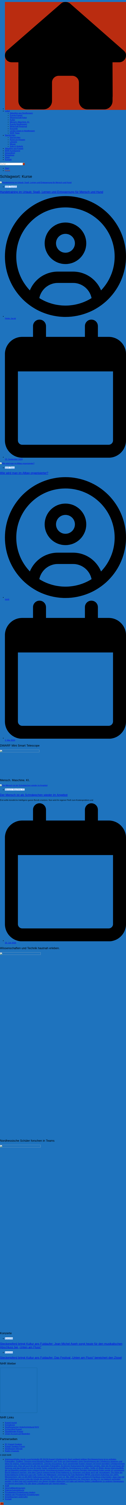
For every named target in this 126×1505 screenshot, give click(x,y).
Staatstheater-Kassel (14, 1431)
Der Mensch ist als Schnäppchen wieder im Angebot (34, 795)
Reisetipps (9, 155)
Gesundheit (10, 153)
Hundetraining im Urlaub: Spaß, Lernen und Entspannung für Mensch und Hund (51, 192)
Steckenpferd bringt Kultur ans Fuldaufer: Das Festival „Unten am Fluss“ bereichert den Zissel (61, 1357)
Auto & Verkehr (16, 146)
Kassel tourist (11, 1423)
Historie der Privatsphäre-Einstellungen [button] (22, 1495)
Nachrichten (10, 135)
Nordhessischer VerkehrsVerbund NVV (22, 1427)
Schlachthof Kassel (13, 1429)
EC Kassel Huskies (13, 1444)
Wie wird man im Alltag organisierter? (24, 473)
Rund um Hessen (17, 140)
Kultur (12, 120)
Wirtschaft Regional (18, 126)
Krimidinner (10, 1425)
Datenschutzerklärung (14, 1490)
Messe (13, 144)
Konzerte (14, 129)
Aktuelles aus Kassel (14, 148)
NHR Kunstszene (12, 151)
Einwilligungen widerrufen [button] (16, 1497)
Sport (7, 157)
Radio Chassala (12, 1451)
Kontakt (8, 160)
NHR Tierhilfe (11, 187)
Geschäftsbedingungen (15, 1488)
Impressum (65, 1471)
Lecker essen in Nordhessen (22, 131)
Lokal (7, 111)
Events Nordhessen (18, 124)
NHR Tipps (15, 133)
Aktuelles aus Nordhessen (21, 113)
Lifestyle (13, 142)
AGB (7, 1486)
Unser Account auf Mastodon (17, 1434)
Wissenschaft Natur (18, 118)
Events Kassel (16, 115)
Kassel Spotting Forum (15, 1446)
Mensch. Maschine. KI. (20, 122)
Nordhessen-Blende (14, 1449)
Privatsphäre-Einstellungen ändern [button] (20, 1492)
